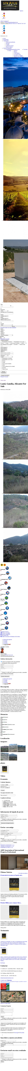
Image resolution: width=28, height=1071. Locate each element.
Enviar (15, 842)
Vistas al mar (22, 344)
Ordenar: (2, 333)
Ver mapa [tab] (5, 640)
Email (2, 817)
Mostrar (3, 372)
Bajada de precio (4, 631)
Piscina (3, 361)
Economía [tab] (5, 643)
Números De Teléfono (18, 56)
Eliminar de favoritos (15, 636)
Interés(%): (3, 786)
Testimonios (8, 49)
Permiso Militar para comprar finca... (11, 903)
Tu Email (2, 831)
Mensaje (2, 838)
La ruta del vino (17, 54)
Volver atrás (3, 380)
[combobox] (5, 306)
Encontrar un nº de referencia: (7, 312)
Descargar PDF (4, 635)
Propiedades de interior (7, 341)
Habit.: (2, 328)
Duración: (3, 787)
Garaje (7, 343)
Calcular (2, 790)
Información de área (15, 49)
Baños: (2, 331)
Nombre (2, 814)
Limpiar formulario (4, 340)
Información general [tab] (7, 639)
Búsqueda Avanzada (5, 339)
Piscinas (7, 43)
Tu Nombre (3, 830)
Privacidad (22, 1032)
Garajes (7, 44)
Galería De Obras (10, 45)
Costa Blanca (17, 53)
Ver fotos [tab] (5, 642)
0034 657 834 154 (13, 23)
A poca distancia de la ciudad (8, 366)
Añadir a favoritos (5, 636)
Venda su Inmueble (7, 48)
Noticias (15, 50)
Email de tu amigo (4, 834)
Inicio (4, 38)
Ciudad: (2, 323)
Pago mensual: (4, 795)
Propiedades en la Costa (19, 341)
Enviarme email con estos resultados (8, 327)
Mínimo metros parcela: (6, 319)
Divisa (9, 50)
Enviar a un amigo (6, 632)
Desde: (2, 314)
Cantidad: (3, 784)
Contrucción (6, 40)
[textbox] (6, 306)
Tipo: (2, 304)
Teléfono (2, 816)
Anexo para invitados (15, 343)
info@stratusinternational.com (11, 22)
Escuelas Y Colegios (18, 55)
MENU (21, 10)
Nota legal (16, 1032)
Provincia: (3, 309)
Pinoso (15, 51)
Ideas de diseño (9, 47)
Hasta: (2, 317)
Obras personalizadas (10, 42)
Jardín (22, 343)
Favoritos (25, 49)
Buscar (13, 326)
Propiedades (5, 39)
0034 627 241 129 (21, 23)
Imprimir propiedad (6, 634)
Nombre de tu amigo (5, 833)
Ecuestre (16, 344)
